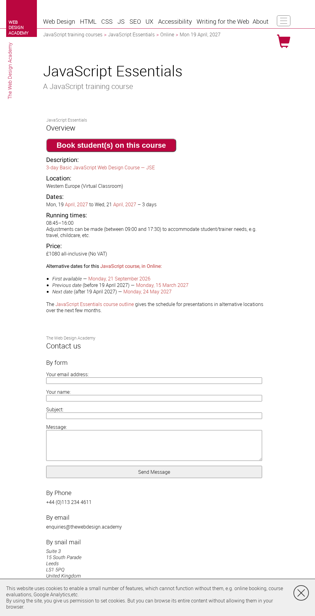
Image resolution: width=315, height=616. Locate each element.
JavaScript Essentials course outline (94, 304)
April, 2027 (76, 204)
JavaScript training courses (72, 34)
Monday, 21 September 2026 (119, 278)
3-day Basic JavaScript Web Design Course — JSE (100, 167)
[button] (60, 21)
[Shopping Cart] (283, 41)
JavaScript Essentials (131, 34)
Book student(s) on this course (111, 145)
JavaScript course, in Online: (131, 266)
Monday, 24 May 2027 (147, 291)
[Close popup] (301, 593)
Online (167, 34)
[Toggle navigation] (283, 20)
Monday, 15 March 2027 (162, 285)
